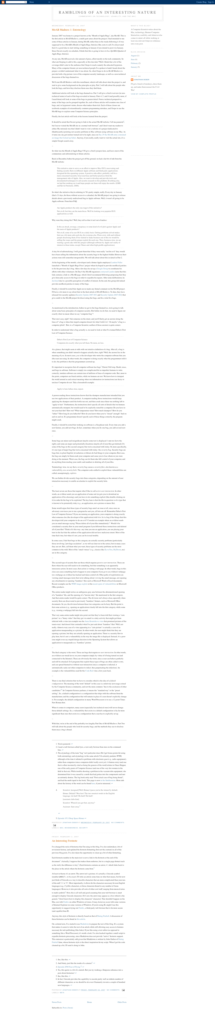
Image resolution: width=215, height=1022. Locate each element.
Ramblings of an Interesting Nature (107, 12)
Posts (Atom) (68, 1007)
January (134, 67)
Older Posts (122, 1002)
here (93, 783)
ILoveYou (108, 549)
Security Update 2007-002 (111, 294)
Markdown (84, 924)
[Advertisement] (144, 112)
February (134, 63)
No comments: (118, 822)
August (134, 55)
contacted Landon (107, 271)
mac (61, 828)
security (83, 828)
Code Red (89, 670)
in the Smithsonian (107, 780)
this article (81, 919)
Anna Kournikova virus (94, 621)
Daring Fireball (103, 916)
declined (55, 280)
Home (89, 1002)
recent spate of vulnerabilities (104, 583)
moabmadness (71, 828)
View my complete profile (143, 94)
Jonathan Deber (141, 79)
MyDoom (117, 549)
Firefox (66, 902)
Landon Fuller (116, 262)
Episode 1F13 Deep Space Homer (71, 818)
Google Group (102, 268)
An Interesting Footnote (64, 840)
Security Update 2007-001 (86, 294)
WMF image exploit (79, 583)
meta (62, 992)
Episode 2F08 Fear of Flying (69, 966)
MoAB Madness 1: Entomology (69, 29)
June (133, 59)
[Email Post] (54, 825)
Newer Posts (56, 1002)
